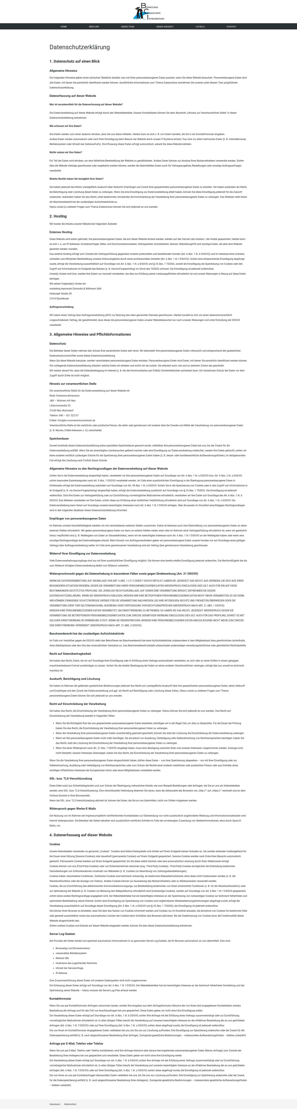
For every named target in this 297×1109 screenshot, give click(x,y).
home (64, 26)
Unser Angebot (165, 26)
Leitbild (200, 26)
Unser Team (127, 26)
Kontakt (231, 26)
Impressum (55, 1104)
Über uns (94, 26)
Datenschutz (70, 1104)
